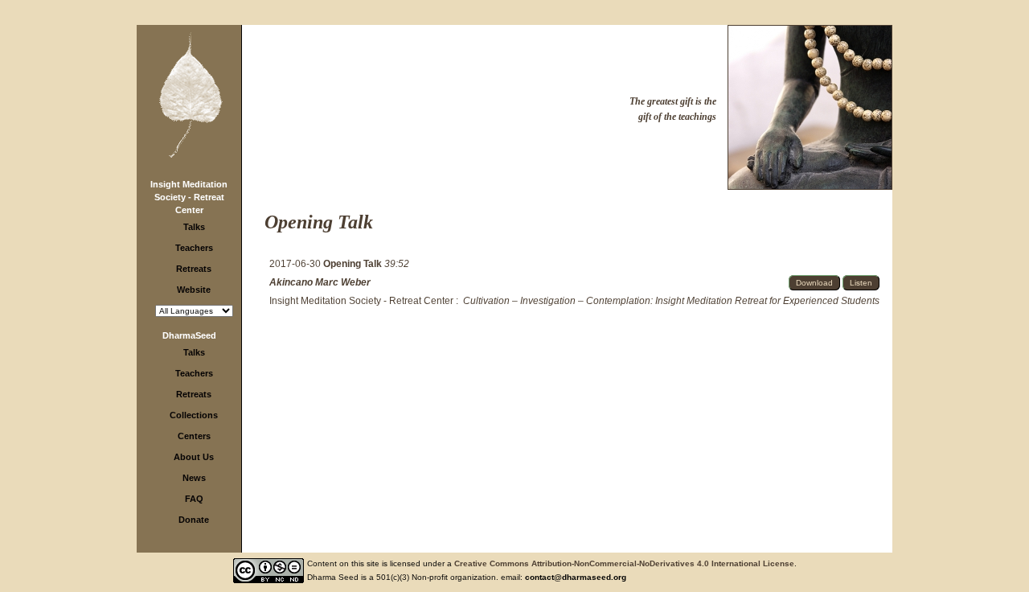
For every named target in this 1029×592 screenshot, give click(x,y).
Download (814, 282)
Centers (194, 436)
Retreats (193, 268)
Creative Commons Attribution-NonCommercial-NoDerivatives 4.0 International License (624, 563)
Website (194, 289)
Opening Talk (353, 263)
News (194, 478)
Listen (861, 282)
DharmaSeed (189, 335)
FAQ (194, 499)
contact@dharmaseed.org (575, 577)
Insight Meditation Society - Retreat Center (189, 197)
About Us (194, 457)
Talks (194, 227)
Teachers (194, 248)
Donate (193, 519)
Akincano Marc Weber (320, 282)
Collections (194, 415)
